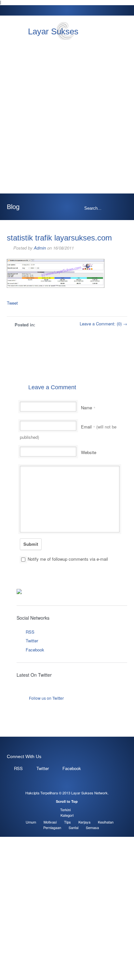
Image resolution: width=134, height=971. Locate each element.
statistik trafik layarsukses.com (59, 237)
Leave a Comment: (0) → (103, 324)
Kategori (67, 815)
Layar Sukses (53, 31)
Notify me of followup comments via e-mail (68, 559)
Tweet (12, 303)
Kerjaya (84, 822)
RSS (30, 632)
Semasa (92, 827)
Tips (67, 822)
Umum (31, 822)
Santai (73, 827)
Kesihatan (106, 822)
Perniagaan (52, 827)
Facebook (35, 650)
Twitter (32, 641)
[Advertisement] (67, 117)
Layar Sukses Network (89, 792)
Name (88, 407)
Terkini (65, 809)
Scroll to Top (67, 801)
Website (88, 452)
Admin (40, 248)
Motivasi (50, 822)
